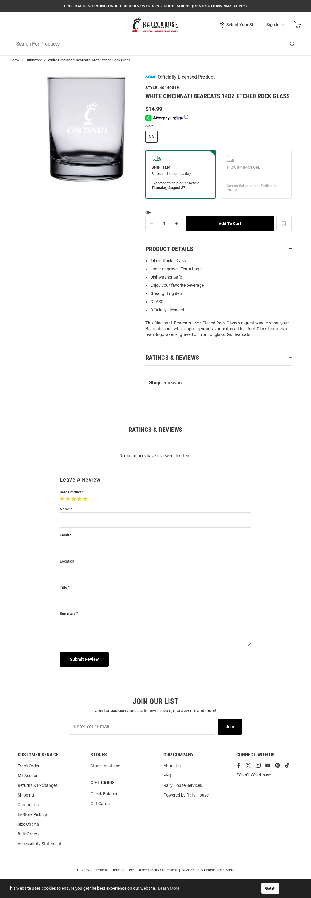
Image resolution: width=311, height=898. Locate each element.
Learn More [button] (168, 888)
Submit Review (84, 659)
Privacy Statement (92, 870)
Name (65, 509)
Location (67, 562)
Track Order (28, 765)
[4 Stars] (80, 499)
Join (230, 726)
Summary (67, 614)
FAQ (167, 775)
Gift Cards (100, 803)
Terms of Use (123, 870)
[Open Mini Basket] (297, 25)
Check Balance (104, 793)
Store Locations (105, 765)
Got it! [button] (270, 888)
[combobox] (139, 44)
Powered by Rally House (186, 795)
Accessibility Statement (39, 843)
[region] (218, 299)
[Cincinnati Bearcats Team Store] (155, 24)
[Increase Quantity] (177, 223)
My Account (29, 775)
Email (64, 535)
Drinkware (166, 383)
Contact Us (28, 804)
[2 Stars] (68, 499)
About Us (172, 765)
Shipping (26, 795)
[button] (238, 25)
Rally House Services (182, 785)
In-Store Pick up (32, 814)
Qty (148, 213)
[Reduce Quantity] (151, 223)
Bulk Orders (28, 833)
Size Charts (28, 824)
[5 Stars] (86, 499)
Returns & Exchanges (38, 785)
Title (63, 588)
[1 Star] (63, 499)
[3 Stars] (74, 499)
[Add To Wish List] (284, 223)
